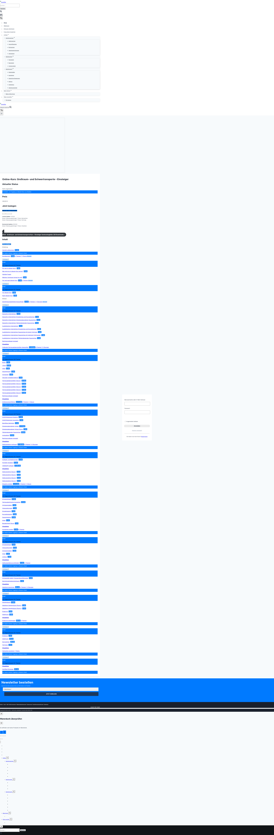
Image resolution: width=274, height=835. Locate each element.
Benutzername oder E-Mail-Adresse (135, 400)
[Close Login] (1, 714)
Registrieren (144, 436)
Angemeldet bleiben (132, 421)
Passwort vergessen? (137, 430)
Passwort (127, 408)
